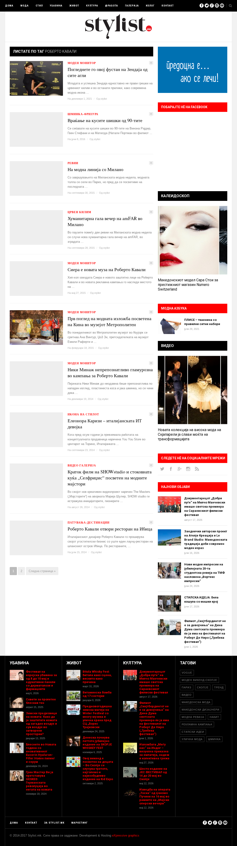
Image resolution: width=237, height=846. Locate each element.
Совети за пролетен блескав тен (41, 701)
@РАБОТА (111, 5)
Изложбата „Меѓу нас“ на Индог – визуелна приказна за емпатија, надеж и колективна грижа (154, 751)
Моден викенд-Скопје (199, 680)
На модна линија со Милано (95, 169)
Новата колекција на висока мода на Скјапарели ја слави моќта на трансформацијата (189, 434)
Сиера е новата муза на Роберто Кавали (107, 270)
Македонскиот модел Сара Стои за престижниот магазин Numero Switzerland (188, 284)
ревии (73, 163)
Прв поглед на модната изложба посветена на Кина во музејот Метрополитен (109, 322)
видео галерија (82, 465)
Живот (74, 5)
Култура (92, 5)
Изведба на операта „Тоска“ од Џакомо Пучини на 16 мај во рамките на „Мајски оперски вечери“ (154, 796)
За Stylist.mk (54, 822)
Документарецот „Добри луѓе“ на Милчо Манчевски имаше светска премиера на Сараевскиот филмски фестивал (204, 507)
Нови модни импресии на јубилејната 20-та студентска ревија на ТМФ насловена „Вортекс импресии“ (204, 573)
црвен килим (79, 212)
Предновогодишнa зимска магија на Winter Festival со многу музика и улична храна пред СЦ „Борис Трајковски (97, 717)
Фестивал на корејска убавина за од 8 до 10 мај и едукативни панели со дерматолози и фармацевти (41, 680)
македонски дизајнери (200, 709)
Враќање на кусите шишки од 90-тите (105, 120)
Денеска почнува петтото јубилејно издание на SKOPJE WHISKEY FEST (97, 743)
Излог (150, 5)
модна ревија (193, 717)
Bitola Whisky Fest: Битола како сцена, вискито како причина (97, 677)
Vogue (187, 672)
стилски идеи (193, 731)
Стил (39, 5)
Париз (186, 687)
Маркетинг (79, 822)
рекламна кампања (197, 724)
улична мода (192, 739)
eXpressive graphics (125, 835)
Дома (9, 5)
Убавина (56, 5)
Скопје (203, 687)
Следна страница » (42, 571)
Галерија (132, 5)
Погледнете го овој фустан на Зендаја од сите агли (107, 72)
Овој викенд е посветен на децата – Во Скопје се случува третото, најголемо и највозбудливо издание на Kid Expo (98, 769)
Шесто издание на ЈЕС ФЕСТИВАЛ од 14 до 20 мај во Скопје (153, 774)
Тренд (219, 687)
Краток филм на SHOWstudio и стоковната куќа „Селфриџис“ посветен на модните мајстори (110, 478)
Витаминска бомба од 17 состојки (97, 694)
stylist (103, 98)
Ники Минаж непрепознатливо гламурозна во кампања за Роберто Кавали (110, 373)
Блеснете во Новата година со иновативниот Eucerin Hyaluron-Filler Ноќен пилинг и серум (41, 753)
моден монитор (82, 63)
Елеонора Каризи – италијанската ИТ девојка (105, 424)
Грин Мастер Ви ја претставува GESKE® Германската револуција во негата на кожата (39, 780)
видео (187, 694)
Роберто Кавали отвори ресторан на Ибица (110, 529)
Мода (24, 5)
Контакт (168, 5)
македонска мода (196, 702)
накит (214, 717)
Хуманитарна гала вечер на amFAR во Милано (105, 221)
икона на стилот (83, 414)
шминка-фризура (83, 114)
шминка (214, 739)
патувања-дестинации (88, 522)
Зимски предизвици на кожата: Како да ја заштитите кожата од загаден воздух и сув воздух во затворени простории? (41, 723)
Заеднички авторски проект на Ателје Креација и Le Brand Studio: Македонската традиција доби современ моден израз (205, 540)
